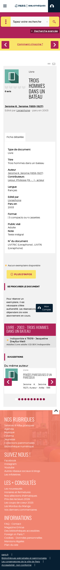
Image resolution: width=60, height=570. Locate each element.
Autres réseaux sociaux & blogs (22, 471)
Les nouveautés (13, 488)
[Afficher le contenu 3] (22, 399)
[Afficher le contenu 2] (19, 399)
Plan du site (11, 544)
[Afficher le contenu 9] (41, 399)
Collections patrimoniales (19, 442)
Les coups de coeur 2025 (18, 502)
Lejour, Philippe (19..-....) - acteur (26, 180)
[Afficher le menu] (5, 6)
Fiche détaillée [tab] (15, 137)
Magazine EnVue (14, 527)
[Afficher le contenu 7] (35, 399)
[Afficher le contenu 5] (28, 399)
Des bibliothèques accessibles (22, 530)
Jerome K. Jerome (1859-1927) (24, 106)
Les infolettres (12, 474)
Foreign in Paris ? (14, 534)
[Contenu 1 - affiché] (16, 399)
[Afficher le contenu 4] (25, 399)
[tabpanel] (30, 199)
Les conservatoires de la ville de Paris (21, 561)
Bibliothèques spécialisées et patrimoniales (24, 558)
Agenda (9, 429)
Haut (55, 411)
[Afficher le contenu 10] (44, 399)
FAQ (6, 523)
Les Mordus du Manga (17, 506)
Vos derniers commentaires (20, 509)
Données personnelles (29, 537)
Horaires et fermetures (17, 492)
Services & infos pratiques (19, 425)
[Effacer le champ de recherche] (47, 22)
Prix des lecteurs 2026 (17, 499)
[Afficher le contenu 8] (38, 399)
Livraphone (23, 110)
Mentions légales (14, 541)
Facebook (10, 460)
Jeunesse (9, 439)
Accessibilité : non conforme (16, 565)
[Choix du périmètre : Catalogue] (6, 22)
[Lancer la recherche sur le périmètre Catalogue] (54, 22)
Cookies (9, 537)
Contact (16, 523)
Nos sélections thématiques (20, 495)
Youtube (9, 467)
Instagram (10, 464)
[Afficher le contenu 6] (31, 399)
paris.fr (5, 554)
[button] (54, 6)
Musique (9, 432)
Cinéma (9, 435)
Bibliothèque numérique (19, 446)
